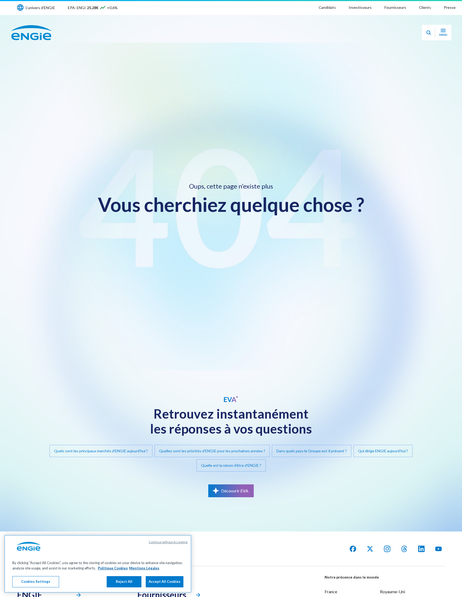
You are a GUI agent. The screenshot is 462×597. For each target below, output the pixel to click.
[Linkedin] (421, 548)
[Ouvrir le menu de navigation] (443, 32)
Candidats (327, 7)
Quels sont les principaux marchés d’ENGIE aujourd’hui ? (101, 451)
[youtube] (438, 548)
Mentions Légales (144, 568)
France (331, 591)
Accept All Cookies (164, 581)
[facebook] (352, 548)
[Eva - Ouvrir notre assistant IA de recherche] (428, 32)
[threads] (404, 548)
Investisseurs (360, 7)
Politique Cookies (113, 568)
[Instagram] (387, 548)
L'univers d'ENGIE (40, 7)
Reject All (124, 581)
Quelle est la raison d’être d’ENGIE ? (231, 465)
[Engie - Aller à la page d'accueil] (31, 32)
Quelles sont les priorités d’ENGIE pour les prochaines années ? (212, 451)
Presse (450, 7)
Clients (425, 7)
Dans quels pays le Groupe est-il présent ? (311, 451)
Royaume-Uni (392, 591)
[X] (370, 548)
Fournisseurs (395, 7)
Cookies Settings (35, 581)
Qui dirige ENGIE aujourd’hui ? (383, 451)
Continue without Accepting (168, 542)
